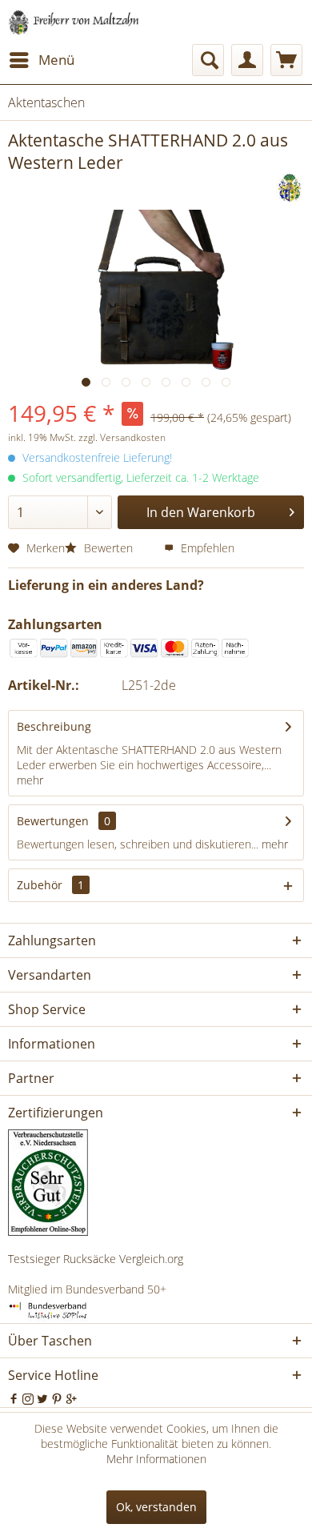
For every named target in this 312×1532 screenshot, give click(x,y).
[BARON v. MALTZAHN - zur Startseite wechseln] (74, 22)
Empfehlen (206, 547)
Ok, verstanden (156, 1506)
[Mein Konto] (247, 60)
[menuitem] (41, 60)
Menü (56, 59)
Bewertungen (53, 820)
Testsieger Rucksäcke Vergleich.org (95, 1258)
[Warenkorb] (286, 60)
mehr (30, 780)
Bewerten (108, 547)
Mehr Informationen (156, 1458)
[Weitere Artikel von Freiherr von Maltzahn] (290, 188)
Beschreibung (54, 726)
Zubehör (50, 884)
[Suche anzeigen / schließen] (208, 60)
